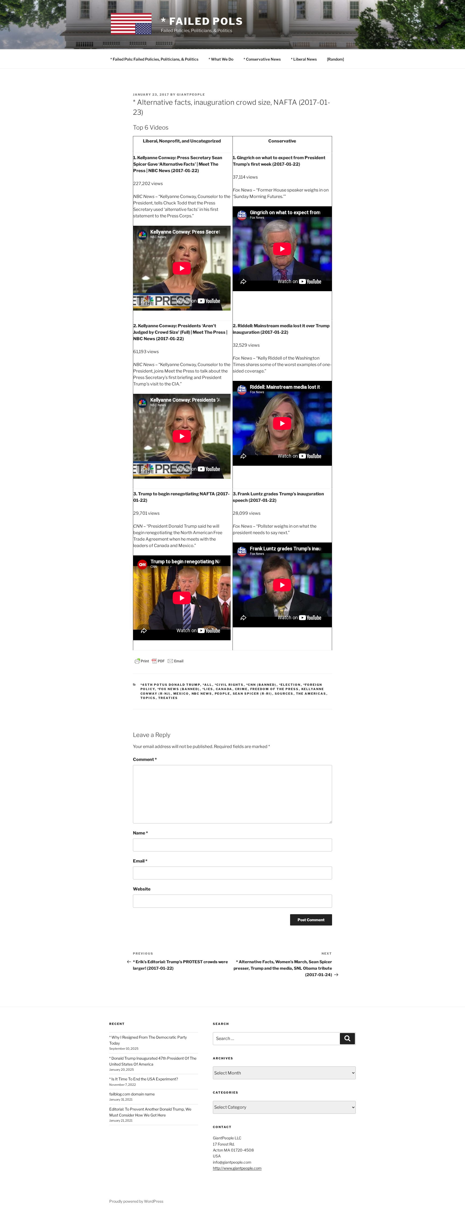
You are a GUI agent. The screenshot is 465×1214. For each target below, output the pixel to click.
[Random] (335, 59)
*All (207, 685)
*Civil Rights (229, 685)
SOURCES (284, 693)
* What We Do (221, 59)
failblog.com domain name (132, 1094)
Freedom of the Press (274, 689)
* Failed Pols (202, 21)
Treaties (168, 698)
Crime (241, 689)
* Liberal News (304, 59)
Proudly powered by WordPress (136, 1201)
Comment (145, 759)
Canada (224, 689)
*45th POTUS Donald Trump (170, 685)
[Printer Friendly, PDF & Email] (159, 660)
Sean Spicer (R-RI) (252, 693)
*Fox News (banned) (178, 689)
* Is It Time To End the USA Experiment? (143, 1079)
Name (140, 833)
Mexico (181, 693)
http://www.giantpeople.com (237, 1168)
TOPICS (148, 698)
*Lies (207, 689)
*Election (290, 685)
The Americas (311, 693)
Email (140, 861)
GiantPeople (191, 94)
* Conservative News (262, 59)
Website (141, 889)
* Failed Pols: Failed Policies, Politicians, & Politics (154, 59)
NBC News (202, 693)
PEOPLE (222, 693)
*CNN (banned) (261, 685)
